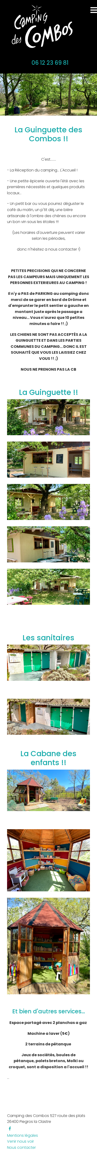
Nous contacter (21, 1147)
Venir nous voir (20, 1141)
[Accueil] (40, 26)
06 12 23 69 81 (50, 63)
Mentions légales (22, 1135)
